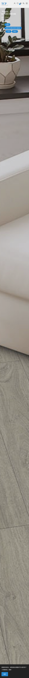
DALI (15, 31)
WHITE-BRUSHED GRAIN (13, 28)
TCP (8, 31)
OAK (7, 24)
